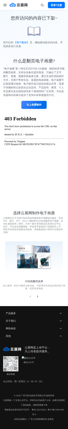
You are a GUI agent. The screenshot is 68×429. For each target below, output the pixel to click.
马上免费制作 (34, 104)
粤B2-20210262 (39, 409)
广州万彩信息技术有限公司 (33, 395)
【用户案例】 (21, 42)
